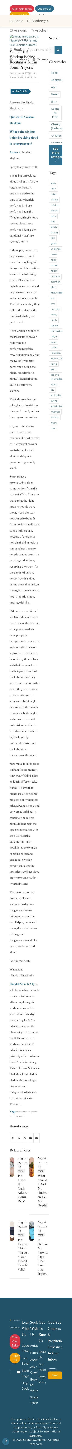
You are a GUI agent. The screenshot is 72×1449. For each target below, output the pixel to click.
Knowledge (56, 292)
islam (53, 287)
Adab (54, 72)
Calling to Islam (55, 112)
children (55, 205)
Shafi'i (54, 384)
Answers (34, 1360)
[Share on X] (19, 1138)
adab (53, 183)
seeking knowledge (56, 377)
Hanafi (54, 265)
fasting (54, 232)
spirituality (56, 395)
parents (54, 325)
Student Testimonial (34, 1400)
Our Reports (42, 1367)
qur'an (54, 347)
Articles (34, 1345)
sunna (54, 400)
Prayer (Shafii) (16, 77)
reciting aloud (17, 1116)
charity (54, 199)
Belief (54, 94)
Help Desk (25, 1385)
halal (53, 259)
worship (55, 417)
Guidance (55, 249)
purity (54, 342)
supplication (56, 406)
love (53, 303)
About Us (42, 1354)
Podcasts (34, 1353)
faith (53, 221)
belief (53, 194)
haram (54, 270)
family (54, 227)
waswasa (55, 411)
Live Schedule (25, 1360)
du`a (53, 216)
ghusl (53, 243)
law (52, 298)
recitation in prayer (27, 1111)
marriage (55, 309)
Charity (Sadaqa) (56, 126)
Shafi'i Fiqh (30, 77)
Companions (56, 142)
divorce (54, 210)
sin (52, 390)
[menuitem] (18, 21)
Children (56, 135)
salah (53, 369)
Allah (54, 87)
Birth (54, 101)
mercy (54, 314)
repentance (56, 358)
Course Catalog (25, 1348)
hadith (54, 254)
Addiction (56, 79)
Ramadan (56, 353)
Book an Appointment (34, 1385)
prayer (54, 336)
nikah (54, 320)
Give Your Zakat (22, 8)
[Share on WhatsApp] (25, 1138)
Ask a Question (34, 1369)
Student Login (25, 1373)
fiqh (53, 238)
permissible (56, 331)
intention (55, 281)
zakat (53, 428)
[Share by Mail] (36, 1138)
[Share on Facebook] (13, 1138)
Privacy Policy (42, 1379)
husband (55, 276)
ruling (54, 364)
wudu (54, 422)
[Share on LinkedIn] (31, 1138)
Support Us (44, 8)
